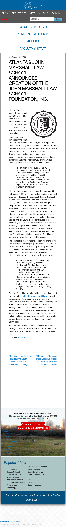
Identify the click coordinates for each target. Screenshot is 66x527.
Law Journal (7, 447)
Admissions (7, 436)
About (5, 431)
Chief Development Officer (35, 296)
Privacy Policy (8, 449)
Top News (21, 337)
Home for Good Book (36, 474)
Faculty (6, 444)
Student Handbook (35, 485)
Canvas (56, 13)
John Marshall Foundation (17, 482)
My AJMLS (43, 13)
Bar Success (12, 469)
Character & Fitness (35, 472)
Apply (5, 13)
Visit (32, 13)
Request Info (19, 13)
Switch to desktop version (11, 522)
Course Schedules (14, 472)
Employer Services (14, 474)
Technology (11, 488)
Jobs (29, 480)
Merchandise (12, 485)
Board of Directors (10, 441)
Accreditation (8, 434)
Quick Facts (8, 452)
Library (30, 482)
